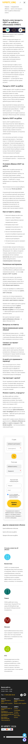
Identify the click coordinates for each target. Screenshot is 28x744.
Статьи (16, 708)
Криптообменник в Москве (10, 528)
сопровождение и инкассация (12, 260)
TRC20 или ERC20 (16, 189)
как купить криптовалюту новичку (13, 300)
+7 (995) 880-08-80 (9, 695)
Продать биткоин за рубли (10, 535)
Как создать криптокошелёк (5, 718)
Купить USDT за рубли (6, 703)
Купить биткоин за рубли (10, 532)
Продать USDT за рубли (20, 703)
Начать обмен (14, 503)
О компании (17, 710)
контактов (6, 256)
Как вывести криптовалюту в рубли (7, 712)
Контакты (16, 713)
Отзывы (16, 712)
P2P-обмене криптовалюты (11, 285)
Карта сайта (17, 715)
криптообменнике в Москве (11, 319)
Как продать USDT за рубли (6, 709)
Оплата (16, 717)
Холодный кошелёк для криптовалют (7, 715)
